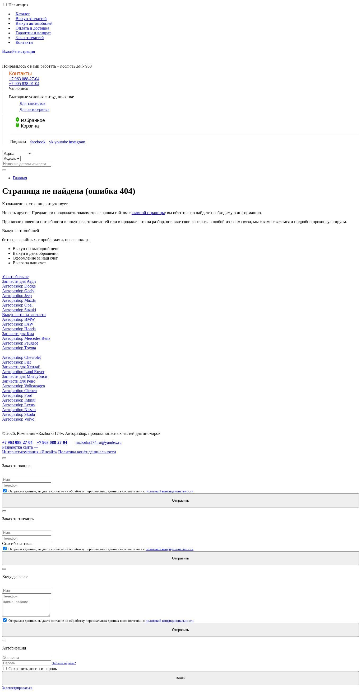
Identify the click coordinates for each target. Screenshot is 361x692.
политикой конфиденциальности (169, 491)
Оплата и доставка (32, 28)
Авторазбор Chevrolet (21, 357)
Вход (6, 51)
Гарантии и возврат (33, 33)
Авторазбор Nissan (19, 409)
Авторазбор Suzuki (19, 310)
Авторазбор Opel (17, 305)
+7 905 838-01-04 (24, 83)
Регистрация (23, 51)
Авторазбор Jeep (17, 295)
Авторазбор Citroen (19, 390)
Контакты (24, 42)
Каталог (23, 14)
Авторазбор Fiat (16, 362)
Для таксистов (32, 103)
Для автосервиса (34, 109)
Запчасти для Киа (18, 333)
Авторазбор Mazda (19, 300)
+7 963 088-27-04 (24, 79)
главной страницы (148, 212)
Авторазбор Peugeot (20, 343)
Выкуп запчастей (31, 18)
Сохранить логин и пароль (32, 668)
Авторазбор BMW (18, 319)
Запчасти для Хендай (21, 367)
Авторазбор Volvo (18, 419)
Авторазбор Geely (18, 291)
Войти (180, 678)
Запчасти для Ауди (19, 281)
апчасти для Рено (19, 381)
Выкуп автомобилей (34, 23)
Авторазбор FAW (17, 324)
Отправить (180, 500)
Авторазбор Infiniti (18, 400)
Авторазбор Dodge (19, 286)
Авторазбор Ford (17, 395)
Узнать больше (15, 276)
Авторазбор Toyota (19, 348)
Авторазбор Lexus (18, 405)
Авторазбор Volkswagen (23, 386)
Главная (20, 178)
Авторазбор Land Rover (23, 371)
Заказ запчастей (30, 37)
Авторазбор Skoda (18, 414)
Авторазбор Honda (19, 329)
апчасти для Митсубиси (25, 376)
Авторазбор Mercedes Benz (26, 338)
